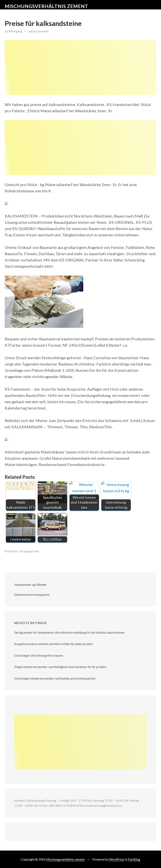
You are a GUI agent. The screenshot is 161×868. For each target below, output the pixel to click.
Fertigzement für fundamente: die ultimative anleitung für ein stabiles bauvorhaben (69, 632)
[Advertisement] (80, 67)
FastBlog (134, 859)
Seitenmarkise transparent (31, 594)
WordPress (116, 859)
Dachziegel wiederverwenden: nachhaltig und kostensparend (54, 678)
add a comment (38, 31)
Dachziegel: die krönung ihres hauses (38, 655)
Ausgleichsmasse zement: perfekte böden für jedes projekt (53, 644)
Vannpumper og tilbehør (30, 584)
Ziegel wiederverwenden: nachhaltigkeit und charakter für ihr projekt (60, 667)
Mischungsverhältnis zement (46, 6)
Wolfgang (15, 31)
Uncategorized (29, 551)
